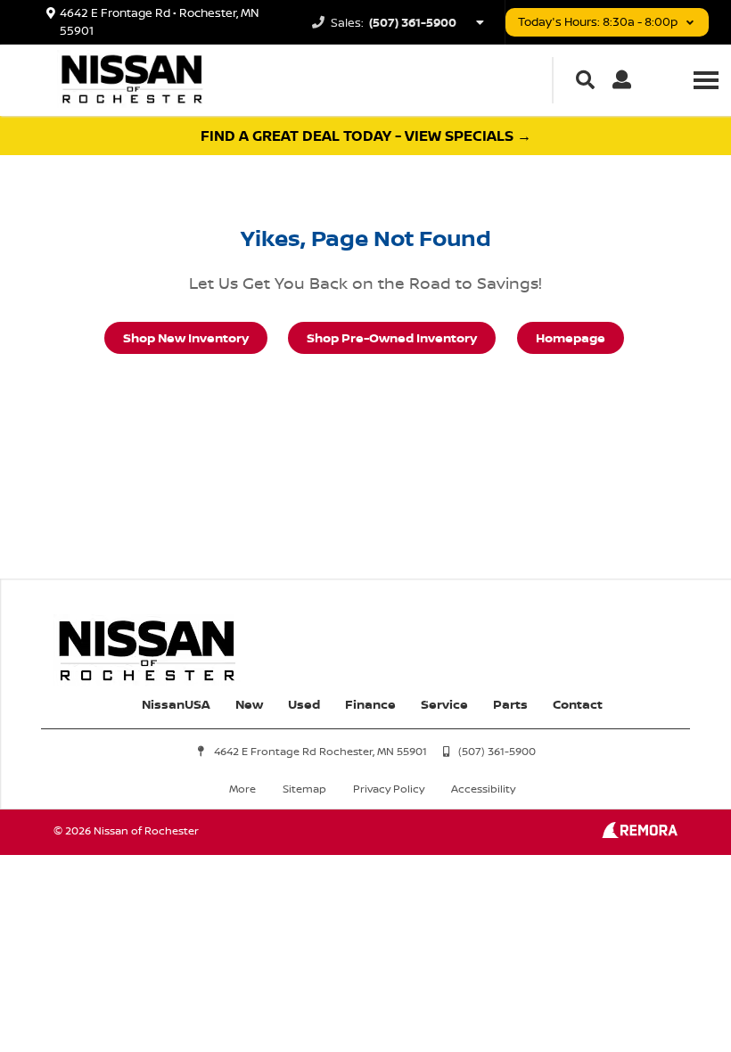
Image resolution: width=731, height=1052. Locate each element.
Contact (578, 703)
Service (444, 703)
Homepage (570, 337)
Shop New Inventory (186, 337)
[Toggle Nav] (706, 79)
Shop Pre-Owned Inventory (392, 337)
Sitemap (304, 788)
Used (304, 703)
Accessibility (483, 788)
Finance (370, 703)
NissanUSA (176, 703)
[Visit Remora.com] (640, 833)
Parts (510, 703)
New (249, 703)
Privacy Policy (388, 788)
